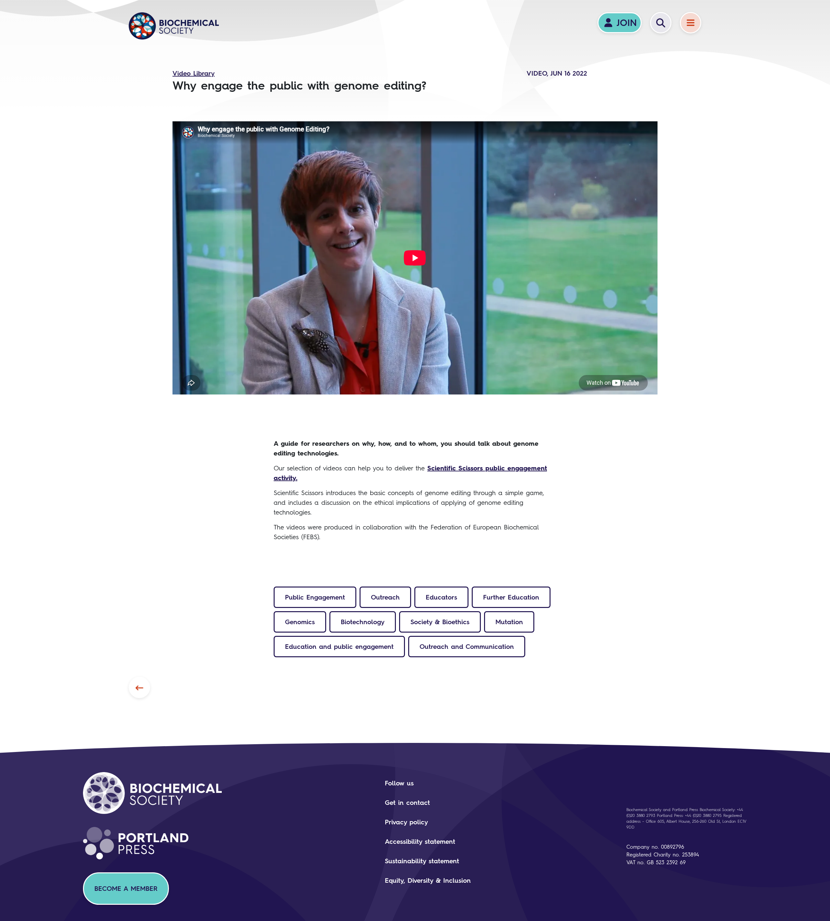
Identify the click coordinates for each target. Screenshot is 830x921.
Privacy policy (406, 822)
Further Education (511, 597)
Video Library (193, 73)
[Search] (660, 22)
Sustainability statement (422, 861)
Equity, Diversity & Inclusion (428, 880)
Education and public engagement (339, 646)
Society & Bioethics (439, 622)
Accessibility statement (420, 841)
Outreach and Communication (467, 646)
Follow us (399, 783)
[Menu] (690, 22)
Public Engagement (315, 597)
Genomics (300, 622)
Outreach (385, 597)
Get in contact (407, 802)
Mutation (509, 622)
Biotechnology (363, 622)
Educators (441, 597)
